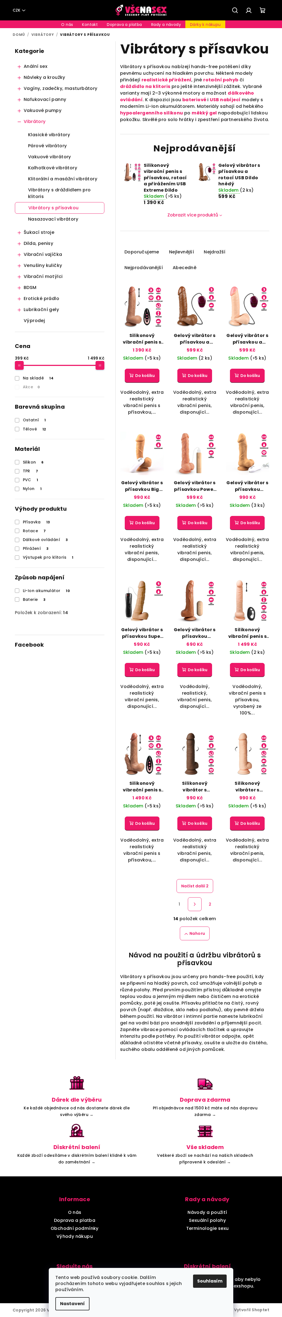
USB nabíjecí (225, 100)
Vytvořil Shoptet (251, 1310)
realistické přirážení (166, 80)
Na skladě (38, 378)
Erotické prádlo (41, 298)
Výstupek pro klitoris (48, 557)
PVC (30, 480)
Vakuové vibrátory (49, 157)
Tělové (34, 429)
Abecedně (184, 267)
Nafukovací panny (45, 99)
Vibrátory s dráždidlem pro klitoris (59, 193)
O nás (75, 1212)
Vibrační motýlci (43, 276)
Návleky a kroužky (44, 77)
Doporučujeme (141, 252)
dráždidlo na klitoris (145, 86)
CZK (16, 10)
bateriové (194, 100)
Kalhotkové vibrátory (52, 168)
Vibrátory (35, 121)
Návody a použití (207, 1212)
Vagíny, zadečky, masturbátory (60, 88)
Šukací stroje (39, 232)
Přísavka (36, 522)
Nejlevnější (181, 252)
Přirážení (36, 548)
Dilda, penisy (38, 243)
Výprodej (34, 320)
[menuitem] (67, 24)
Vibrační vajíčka (43, 254)
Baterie (34, 599)
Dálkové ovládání (45, 539)
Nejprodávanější (143, 267)
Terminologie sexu (207, 1228)
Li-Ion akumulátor (46, 590)
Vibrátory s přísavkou (53, 208)
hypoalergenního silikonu (151, 113)
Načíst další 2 (194, 886)
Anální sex (35, 66)
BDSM (30, 287)
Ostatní (34, 420)
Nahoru (197, 933)
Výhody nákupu (74, 1236)
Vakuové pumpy (42, 110)
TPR (30, 471)
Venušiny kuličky (43, 265)
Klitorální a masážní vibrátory (62, 179)
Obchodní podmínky (75, 1228)
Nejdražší (215, 252)
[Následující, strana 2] (195, 904)
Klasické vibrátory (49, 135)
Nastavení (72, 1303)
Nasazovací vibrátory (53, 219)
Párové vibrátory (47, 146)
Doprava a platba (74, 1220)
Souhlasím (210, 1281)
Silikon (33, 462)
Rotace (34, 531)
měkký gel (204, 113)
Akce (31, 387)
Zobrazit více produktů (192, 215)
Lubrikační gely (41, 309)
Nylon (32, 488)
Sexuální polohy (207, 1220)
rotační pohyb (220, 80)
